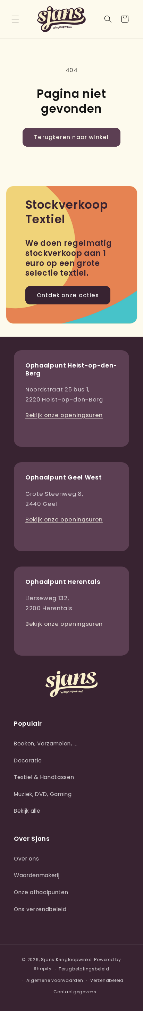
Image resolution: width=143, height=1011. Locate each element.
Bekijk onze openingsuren (64, 415)
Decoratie (28, 760)
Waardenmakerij (36, 875)
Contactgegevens (74, 992)
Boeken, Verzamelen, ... (45, 743)
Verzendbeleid (107, 980)
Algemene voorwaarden (54, 980)
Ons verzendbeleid (40, 909)
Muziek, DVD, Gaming (43, 794)
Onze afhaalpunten (41, 892)
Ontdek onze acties (68, 295)
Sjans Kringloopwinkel (67, 959)
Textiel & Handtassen (44, 777)
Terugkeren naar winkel (71, 137)
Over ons (26, 858)
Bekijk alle (27, 810)
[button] (15, 19)
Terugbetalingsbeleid (84, 969)
